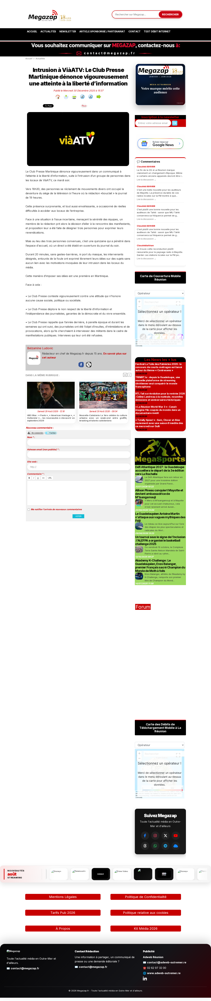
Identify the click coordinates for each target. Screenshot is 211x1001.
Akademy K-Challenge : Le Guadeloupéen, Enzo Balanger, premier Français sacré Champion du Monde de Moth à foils (160, 566)
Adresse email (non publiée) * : (43, 449)
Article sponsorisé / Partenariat (102, 31)
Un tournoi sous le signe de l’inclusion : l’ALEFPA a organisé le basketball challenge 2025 (160, 540)
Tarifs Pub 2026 (62, 913)
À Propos (63, 929)
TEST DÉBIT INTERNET (157, 31)
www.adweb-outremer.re (164, 973)
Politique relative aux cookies (145, 913)
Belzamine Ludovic (40, 348)
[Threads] (145, 846)
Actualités (48, 31)
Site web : (32, 461)
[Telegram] (165, 846)
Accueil (32, 31)
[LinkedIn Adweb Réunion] (145, 978)
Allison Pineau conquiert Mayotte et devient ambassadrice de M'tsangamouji (159, 494)
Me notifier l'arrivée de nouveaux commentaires (56, 509)
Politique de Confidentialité (145, 897)
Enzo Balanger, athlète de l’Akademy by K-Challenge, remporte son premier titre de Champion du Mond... (165, 577)
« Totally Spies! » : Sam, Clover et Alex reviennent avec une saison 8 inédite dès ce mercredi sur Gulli (159, 423)
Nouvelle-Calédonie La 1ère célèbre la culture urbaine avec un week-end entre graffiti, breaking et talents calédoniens (103, 418)
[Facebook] (145, 835)
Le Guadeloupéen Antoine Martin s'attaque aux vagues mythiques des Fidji (160, 517)
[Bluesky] (176, 846)
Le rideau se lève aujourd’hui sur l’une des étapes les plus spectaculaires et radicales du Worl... (164, 527)
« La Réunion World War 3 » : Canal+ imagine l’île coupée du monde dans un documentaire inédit (158, 410)
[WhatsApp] (155, 846)
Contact (134, 31)
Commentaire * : (35, 474)
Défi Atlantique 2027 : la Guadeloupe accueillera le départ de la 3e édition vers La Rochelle (159, 470)
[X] (165, 835)
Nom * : (31, 437)
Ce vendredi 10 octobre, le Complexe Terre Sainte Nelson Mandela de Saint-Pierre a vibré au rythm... (165, 550)
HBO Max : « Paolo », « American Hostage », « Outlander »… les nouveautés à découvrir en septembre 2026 (51, 418)
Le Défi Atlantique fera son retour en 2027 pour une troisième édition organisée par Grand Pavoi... (164, 480)
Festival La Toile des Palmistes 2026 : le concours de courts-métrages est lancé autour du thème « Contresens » (158, 367)
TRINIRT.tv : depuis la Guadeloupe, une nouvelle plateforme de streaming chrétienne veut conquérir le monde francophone (157, 382)
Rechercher (170, 14)
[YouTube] (176, 835)
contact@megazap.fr (25, 968)
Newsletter (67, 31)
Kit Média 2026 (145, 929)
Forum (143, 607)
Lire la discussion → (146, 179)
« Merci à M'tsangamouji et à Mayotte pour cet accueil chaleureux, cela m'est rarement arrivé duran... (164, 503)
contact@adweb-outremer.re (166, 962)
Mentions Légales (63, 897)
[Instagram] (155, 835)
